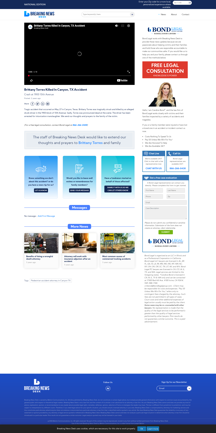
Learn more (153, 428)
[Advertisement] (79, 304)
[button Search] (189, 388)
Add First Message (46, 216)
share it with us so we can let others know (117, 189)
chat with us (154, 168)
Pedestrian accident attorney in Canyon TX (51, 280)
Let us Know (41, 190)
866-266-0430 (80, 125)
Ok (141, 428)
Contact (185, 14)
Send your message (79, 190)
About (174, 14)
